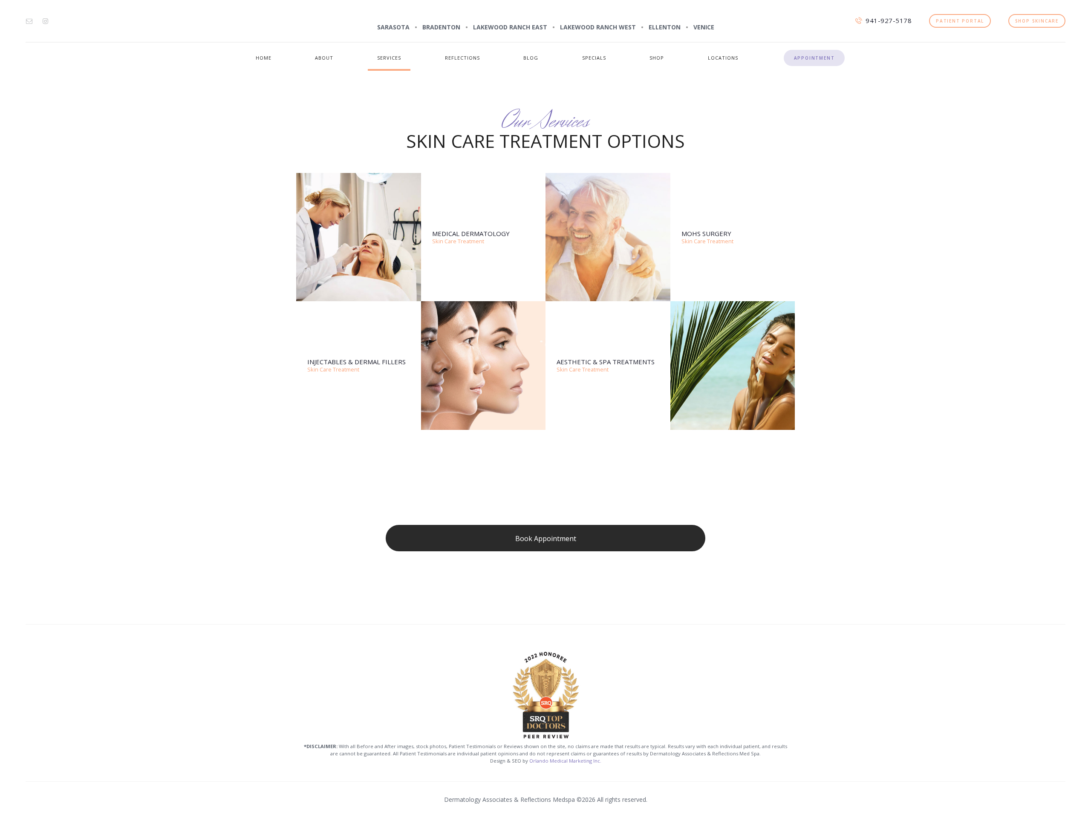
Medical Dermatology (471, 233)
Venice (703, 27)
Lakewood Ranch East (510, 27)
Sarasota (393, 27)
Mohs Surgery (706, 233)
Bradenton (441, 27)
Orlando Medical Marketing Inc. (565, 761)
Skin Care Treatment (458, 241)
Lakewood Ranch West (598, 27)
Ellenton (665, 27)
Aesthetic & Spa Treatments (606, 362)
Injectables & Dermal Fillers (356, 362)
